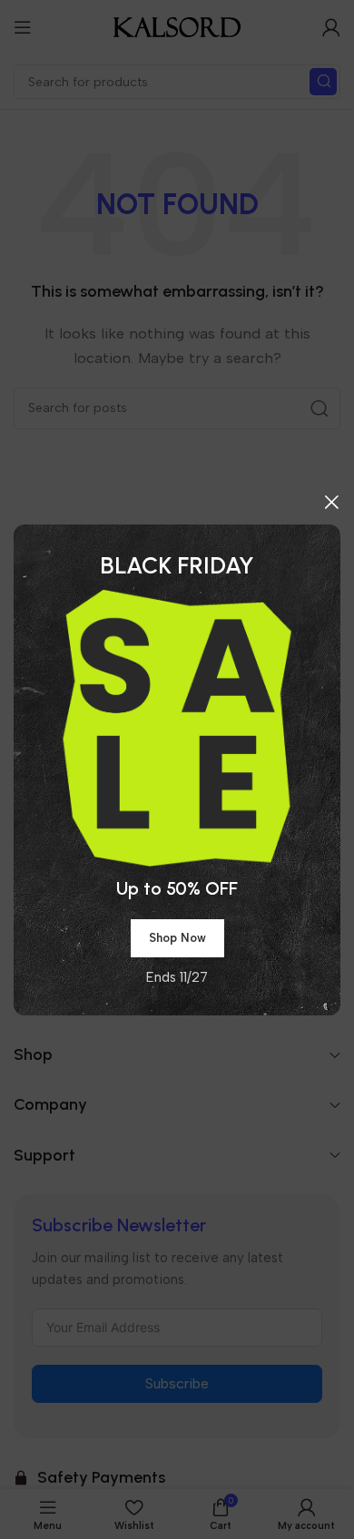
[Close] (331, 501)
